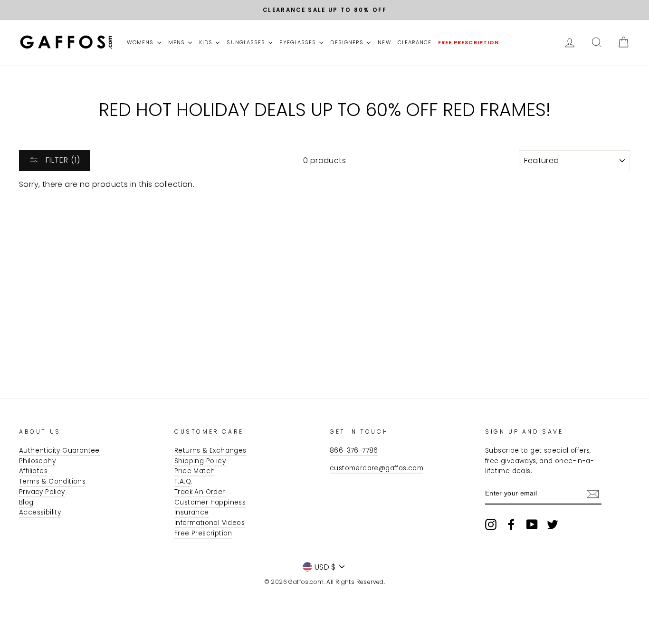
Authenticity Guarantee (59, 450)
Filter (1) (61, 160)
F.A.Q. (183, 481)
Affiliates (33, 470)
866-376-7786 (354, 450)
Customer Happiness (210, 502)
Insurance (191, 512)
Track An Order (199, 491)
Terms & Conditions (52, 481)
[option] (324, 10)
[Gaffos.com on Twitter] (552, 524)
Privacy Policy (42, 491)
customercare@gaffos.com (376, 468)
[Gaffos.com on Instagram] (490, 524)
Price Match (194, 470)
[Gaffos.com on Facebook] (511, 524)
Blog (26, 502)
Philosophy (37, 461)
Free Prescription (203, 533)
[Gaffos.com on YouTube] (532, 524)
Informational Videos (209, 522)
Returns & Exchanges (210, 450)
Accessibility (40, 512)
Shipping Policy (200, 461)
